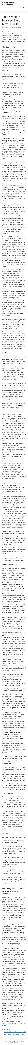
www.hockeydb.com (8, 866)
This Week (7, 1030)
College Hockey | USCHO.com (9, 3)
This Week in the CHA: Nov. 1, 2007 (14, 1034)
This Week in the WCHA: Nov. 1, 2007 (15, 1032)
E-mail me (5, 877)
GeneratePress (15, 1042)
